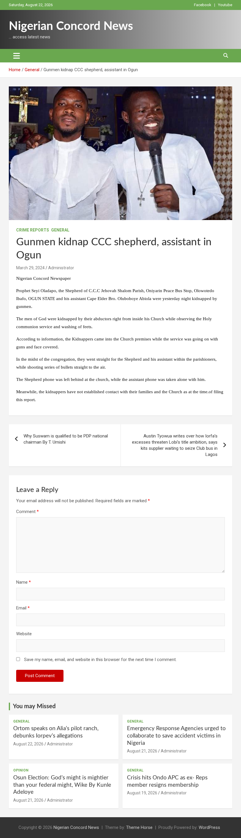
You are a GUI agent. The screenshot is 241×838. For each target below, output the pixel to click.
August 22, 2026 (28, 744)
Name (23, 582)
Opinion (21, 770)
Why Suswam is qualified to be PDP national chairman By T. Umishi (66, 439)
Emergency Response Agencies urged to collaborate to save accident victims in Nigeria (176, 736)
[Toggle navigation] (16, 55)
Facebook (202, 5)
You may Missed (34, 706)
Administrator (61, 267)
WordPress (209, 827)
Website (24, 633)
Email (23, 608)
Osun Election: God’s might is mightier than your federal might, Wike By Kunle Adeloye (62, 785)
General (60, 230)
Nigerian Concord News (71, 26)
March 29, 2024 (30, 267)
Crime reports (32, 230)
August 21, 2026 (142, 751)
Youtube (225, 5)
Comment (27, 511)
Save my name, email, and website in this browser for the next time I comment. (100, 659)
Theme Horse (139, 827)
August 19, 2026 (142, 793)
